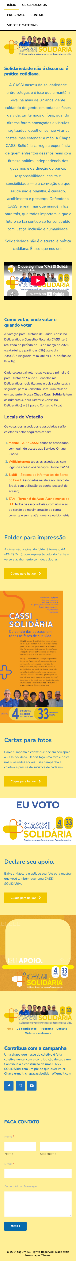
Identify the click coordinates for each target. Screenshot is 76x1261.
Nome (8, 1153)
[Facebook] (9, 1086)
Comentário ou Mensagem (21, 1186)
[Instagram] (20, 1086)
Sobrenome (48, 1153)
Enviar (15, 1226)
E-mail (9, 1164)
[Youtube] (31, 1086)
